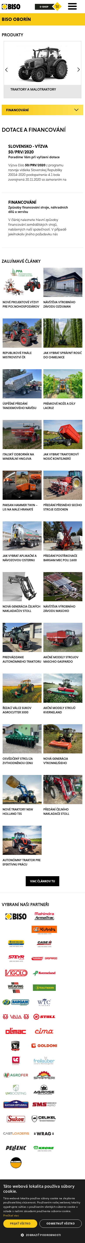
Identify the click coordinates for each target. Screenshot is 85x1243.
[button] (42, 1235)
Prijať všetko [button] (20, 1223)
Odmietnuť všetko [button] (60, 1223)
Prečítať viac (11, 1215)
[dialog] (42, 1211)
